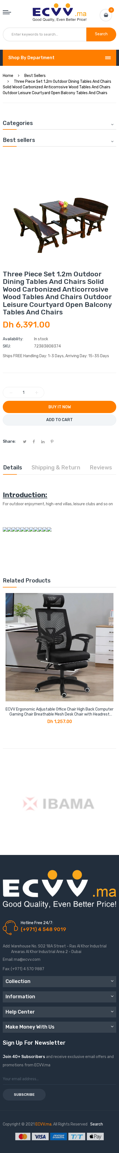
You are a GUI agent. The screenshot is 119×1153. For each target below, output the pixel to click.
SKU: (7, 346)
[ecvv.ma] (60, 8)
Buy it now (59, 407)
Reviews (101, 467)
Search (96, 1124)
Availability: (13, 339)
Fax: (6, 969)
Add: (7, 946)
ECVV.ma (43, 1124)
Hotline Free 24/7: (37, 923)
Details (12, 467)
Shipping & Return (56, 467)
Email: (8, 959)
